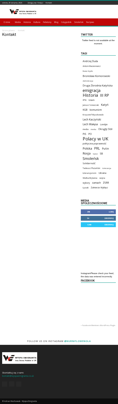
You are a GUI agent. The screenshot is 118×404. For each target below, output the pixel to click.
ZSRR (106, 182)
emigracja (91, 90)
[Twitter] (114, 3)
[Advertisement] (80, 11)
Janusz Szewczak (91, 105)
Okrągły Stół (105, 129)
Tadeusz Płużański (91, 168)
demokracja (88, 81)
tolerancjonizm (89, 173)
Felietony (47, 22)
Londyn (104, 124)
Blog (56, 22)
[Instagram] (110, 3)
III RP (104, 95)
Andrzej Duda (90, 61)
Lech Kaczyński (92, 119)
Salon (95, 154)
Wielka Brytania (90, 178)
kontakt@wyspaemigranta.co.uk (18, 375)
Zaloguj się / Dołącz (35, 3)
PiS (84, 134)
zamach (96, 182)
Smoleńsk (78, 22)
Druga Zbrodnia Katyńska (97, 85)
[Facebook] (106, 3)
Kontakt (49, 3)
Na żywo (90, 22)
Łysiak (86, 187)
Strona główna (8, 30)
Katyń (104, 104)
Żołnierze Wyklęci (99, 187)
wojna (102, 178)
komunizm (96, 109)
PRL (97, 148)
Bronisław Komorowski (96, 76)
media (85, 129)
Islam (91, 99)
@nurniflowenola (77, 341)
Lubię (111, 212)
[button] (112, 22)
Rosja (87, 153)
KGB (85, 109)
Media (18, 22)
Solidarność (89, 163)
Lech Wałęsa (90, 124)
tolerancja (106, 168)
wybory (86, 182)
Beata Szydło (88, 71)
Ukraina (102, 172)
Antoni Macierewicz (92, 66)
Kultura (36, 22)
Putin (105, 148)
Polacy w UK (95, 138)
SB (101, 153)
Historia (27, 22)
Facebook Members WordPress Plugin (98, 325)
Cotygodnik (66, 22)
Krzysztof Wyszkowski (93, 114)
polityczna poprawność (94, 143)
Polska (87, 148)
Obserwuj (109, 218)
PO (90, 134)
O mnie (7, 22)
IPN (84, 100)
